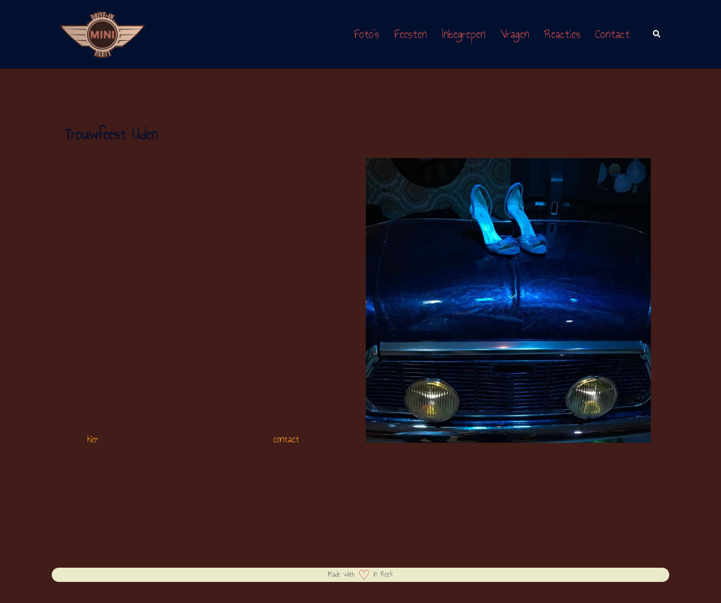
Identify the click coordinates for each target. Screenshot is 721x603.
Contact (612, 34)
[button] (657, 34)
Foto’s (367, 34)
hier (93, 439)
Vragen (514, 34)
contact (286, 439)
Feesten (410, 34)
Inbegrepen (464, 34)
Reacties (562, 34)
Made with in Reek (360, 574)
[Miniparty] (102, 33)
